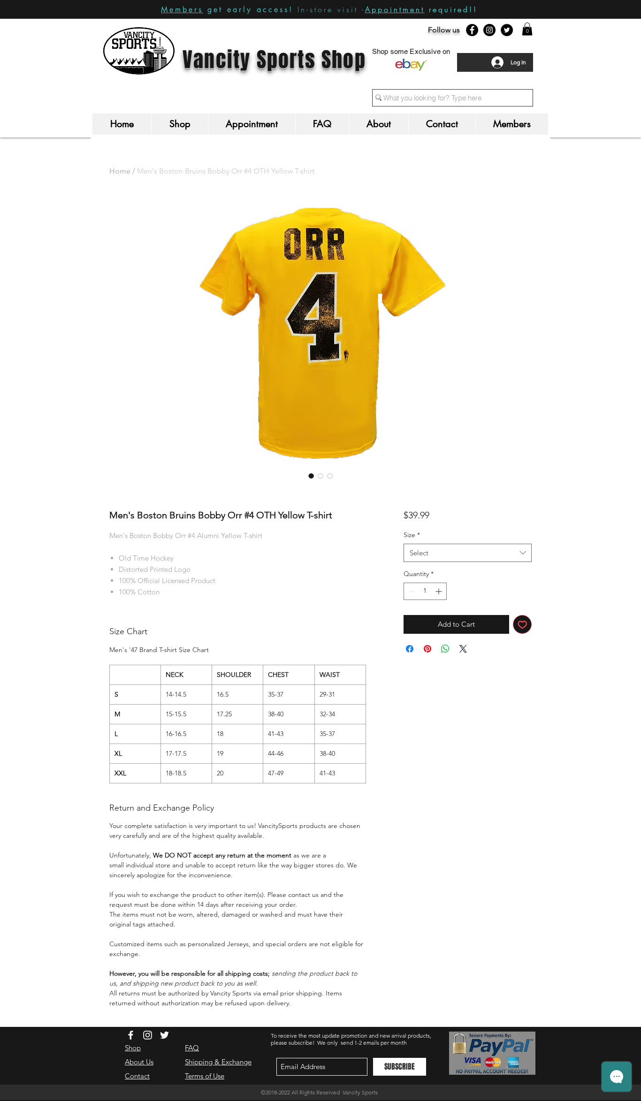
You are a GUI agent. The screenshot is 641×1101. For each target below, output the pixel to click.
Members (182, 10)
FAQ (192, 1047)
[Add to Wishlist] (522, 624)
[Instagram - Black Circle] (489, 30)
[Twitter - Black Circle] (507, 30)
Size (412, 535)
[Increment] (439, 591)
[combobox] (468, 553)
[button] (527, 29)
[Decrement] (411, 591)
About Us (139, 1061)
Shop (133, 1047)
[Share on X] (463, 648)
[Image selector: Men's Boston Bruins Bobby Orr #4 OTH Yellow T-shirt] (311, 475)
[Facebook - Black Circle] (472, 30)
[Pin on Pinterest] (427, 648)
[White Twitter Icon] (164, 1035)
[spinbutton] (425, 591)
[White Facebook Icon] (131, 1035)
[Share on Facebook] (409, 648)
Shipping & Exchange (218, 1061)
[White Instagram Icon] (147, 1035)
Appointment (395, 9)
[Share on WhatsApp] (445, 648)
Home (119, 171)
